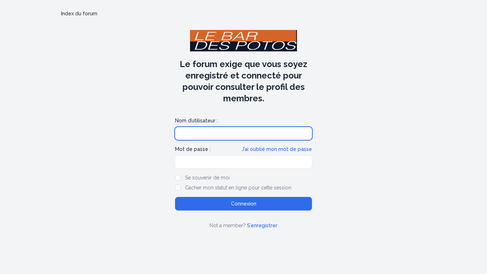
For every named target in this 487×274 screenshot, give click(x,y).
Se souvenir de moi (207, 178)
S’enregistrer (262, 225)
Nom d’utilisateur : (196, 120)
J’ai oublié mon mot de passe (277, 149)
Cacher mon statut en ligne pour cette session (238, 188)
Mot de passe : (193, 149)
